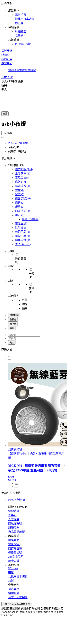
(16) (23, 186)
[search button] (2, 137)
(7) (19, 194)
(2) (19, 206)
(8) (19, 190)
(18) (22, 177)
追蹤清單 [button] (13, 70)
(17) (20, 181)
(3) (19, 202)
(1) (22, 210)
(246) (24, 169)
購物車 (5, 55)
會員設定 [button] (30, 70)
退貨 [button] (22, 70)
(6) (23, 198)
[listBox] (33, 349)
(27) (23, 173)
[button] (33, 23)
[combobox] (33, 125)
